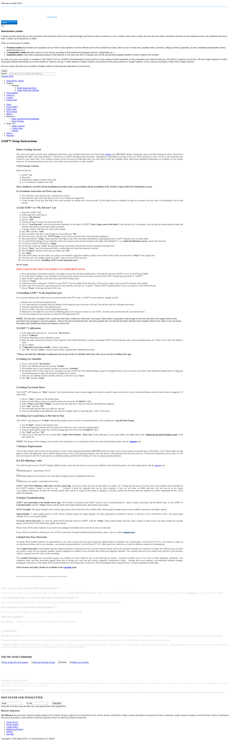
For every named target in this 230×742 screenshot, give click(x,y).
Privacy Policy (12, 724)
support (108, 154)
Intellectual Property (14, 729)
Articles (15, 131)
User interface (12, 93)
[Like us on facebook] (14, 662)
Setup (8, 104)
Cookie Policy (12, 727)
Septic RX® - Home (15, 81)
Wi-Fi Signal (11, 111)
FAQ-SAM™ (12, 107)
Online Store (11, 100)
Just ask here (7, 621)
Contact (9, 97)
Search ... (5, 73)
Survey (9, 133)
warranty (67, 567)
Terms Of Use (12, 722)
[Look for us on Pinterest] (79, 662)
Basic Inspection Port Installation (25, 119)
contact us (192, 593)
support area (129, 532)
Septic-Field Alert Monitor (28, 90)
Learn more (52, 17)
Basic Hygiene (18, 121)
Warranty (10, 135)
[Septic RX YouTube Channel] (43, 662)
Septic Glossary (18, 126)
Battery (9, 114)
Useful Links (17, 128)
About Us (10, 95)
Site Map (10, 734)
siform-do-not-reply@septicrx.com (161, 434)
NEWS (9, 732)
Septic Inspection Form (26, 88)
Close (4, 71)
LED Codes (11, 109)
